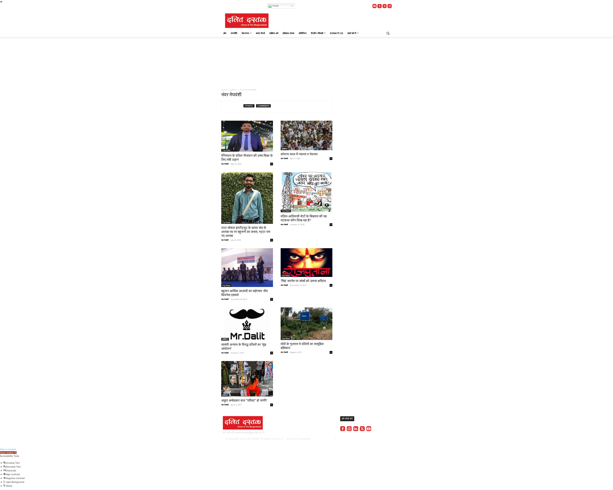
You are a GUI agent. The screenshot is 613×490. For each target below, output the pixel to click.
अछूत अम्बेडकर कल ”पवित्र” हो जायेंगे (244, 400)
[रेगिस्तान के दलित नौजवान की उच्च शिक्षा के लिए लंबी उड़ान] (247, 136)
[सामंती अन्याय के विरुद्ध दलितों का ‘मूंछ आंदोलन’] (247, 324)
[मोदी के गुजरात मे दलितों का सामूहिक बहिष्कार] (306, 323)
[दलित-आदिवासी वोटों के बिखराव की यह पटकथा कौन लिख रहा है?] (306, 192)
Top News (226, 150)
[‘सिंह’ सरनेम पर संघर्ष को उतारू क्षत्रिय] (306, 262)
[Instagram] (389, 6)
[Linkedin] (355, 428)
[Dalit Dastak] (246, 20)
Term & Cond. (366, 438)
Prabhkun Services (321, 438)
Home (224, 89)
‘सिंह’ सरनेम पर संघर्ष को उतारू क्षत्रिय (303, 281)
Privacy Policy (349, 438)
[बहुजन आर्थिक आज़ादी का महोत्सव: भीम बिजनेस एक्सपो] (247, 267)
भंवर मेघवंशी (224, 164)
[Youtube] (374, 6)
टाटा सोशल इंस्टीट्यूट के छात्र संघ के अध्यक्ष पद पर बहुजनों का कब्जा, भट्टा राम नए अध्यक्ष (245, 232)
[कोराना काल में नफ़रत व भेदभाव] (306, 135)
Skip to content (8, 449)
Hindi (275, 5)
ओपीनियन (284, 149)
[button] (388, 33)
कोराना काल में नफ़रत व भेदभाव (299, 154)
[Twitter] (384, 6)
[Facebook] (379, 6)
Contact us (382, 438)
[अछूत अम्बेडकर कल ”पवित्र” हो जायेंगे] (247, 378)
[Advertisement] (306, 61)
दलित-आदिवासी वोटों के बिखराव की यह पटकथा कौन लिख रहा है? (304, 218)
